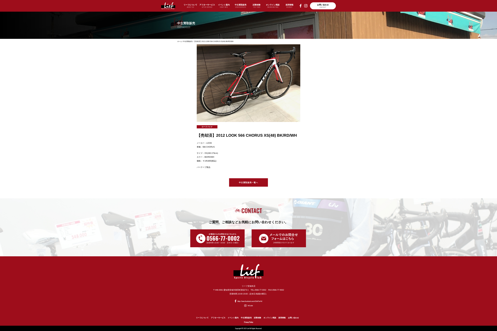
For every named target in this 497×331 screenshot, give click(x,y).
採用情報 (282, 318)
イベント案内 (233, 318)
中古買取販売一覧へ (248, 182)
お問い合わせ (293, 318)
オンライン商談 (270, 318)
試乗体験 (257, 318)
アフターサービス (218, 318)
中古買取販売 (246, 318)
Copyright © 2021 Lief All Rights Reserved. (248, 328)
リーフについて (202, 318)
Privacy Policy (248, 322)
